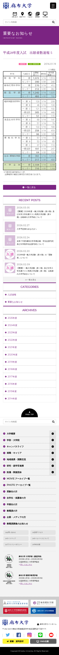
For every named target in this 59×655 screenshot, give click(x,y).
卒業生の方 (12, 504)
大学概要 (11, 433)
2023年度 (12, 332)
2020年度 (12, 354)
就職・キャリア (14, 452)
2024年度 (12, 325)
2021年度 (12, 347)
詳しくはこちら (26, 564)
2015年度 (12, 391)
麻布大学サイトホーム (48, 624)
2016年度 (12, 384)
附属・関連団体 (14, 472)
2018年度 (12, 369)
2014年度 (12, 398)
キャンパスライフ (15, 446)
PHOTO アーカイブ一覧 (19, 485)
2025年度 (12, 318)
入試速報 (12, 294)
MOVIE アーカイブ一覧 (18, 478)
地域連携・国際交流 (16, 459)
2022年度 (12, 340)
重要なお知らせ (15, 302)
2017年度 (12, 376)
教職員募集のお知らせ (17, 523)
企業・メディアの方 (16, 517)
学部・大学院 (13, 440)
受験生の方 (12, 491)
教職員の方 (12, 510)
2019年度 (12, 362)
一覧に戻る (30, 187)
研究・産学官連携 (15, 465)
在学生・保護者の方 (16, 497)
